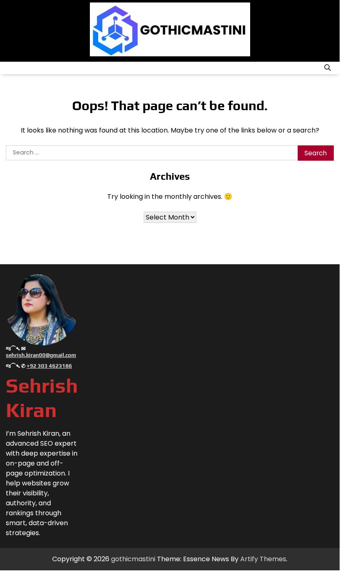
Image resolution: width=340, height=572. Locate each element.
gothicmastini (133, 559)
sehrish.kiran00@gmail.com (41, 355)
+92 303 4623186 (49, 366)
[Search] (327, 68)
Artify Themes (263, 559)
